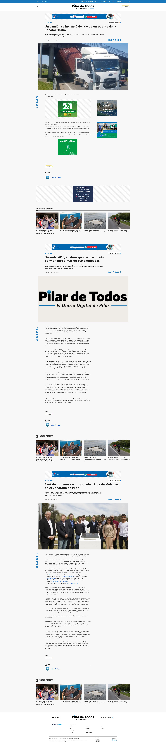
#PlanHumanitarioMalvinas (68, 576)
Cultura (128, 1)
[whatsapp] (111, 40)
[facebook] (113, 40)
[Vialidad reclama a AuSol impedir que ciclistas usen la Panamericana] (119, 221)
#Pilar (50, 575)
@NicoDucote (51, 578)
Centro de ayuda (99, 737)
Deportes (114, 1)
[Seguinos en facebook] (60, 717)
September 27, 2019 (72, 583)
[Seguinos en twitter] (55, 717)
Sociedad (108, 1)
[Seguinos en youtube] (53, 717)
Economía (102, 1)
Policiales (96, 1)
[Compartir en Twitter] (116, 40)
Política (81, 1)
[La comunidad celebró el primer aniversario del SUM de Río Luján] (71, 221)
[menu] (37, 6)
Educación (90, 1)
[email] (118, 40)
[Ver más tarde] (109, 40)
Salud (85, 1)
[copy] (120, 40)
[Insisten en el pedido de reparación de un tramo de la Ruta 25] (95, 221)
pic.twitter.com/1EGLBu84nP (60, 581)
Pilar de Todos (55, 177)
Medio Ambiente (121, 1)
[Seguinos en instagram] (58, 717)
